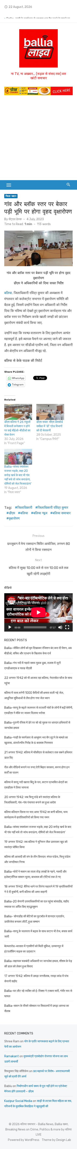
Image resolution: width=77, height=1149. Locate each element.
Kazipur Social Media (18, 1101)
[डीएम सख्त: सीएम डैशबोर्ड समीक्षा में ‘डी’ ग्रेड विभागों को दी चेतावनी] (50, 412)
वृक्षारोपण (14, 518)
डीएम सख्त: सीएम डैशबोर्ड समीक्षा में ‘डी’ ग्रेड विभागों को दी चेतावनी (49, 426)
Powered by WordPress (23, 1140)
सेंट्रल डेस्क (15, 219)
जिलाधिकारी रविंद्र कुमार (53, 508)
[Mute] (60, 627)
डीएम (12, 513)
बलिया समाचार (62, 513)
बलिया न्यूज (40, 513)
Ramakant (11, 1056)
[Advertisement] (38, 140)
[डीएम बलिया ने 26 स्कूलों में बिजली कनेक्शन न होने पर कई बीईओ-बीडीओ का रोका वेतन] (18, 412)
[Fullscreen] (67, 627)
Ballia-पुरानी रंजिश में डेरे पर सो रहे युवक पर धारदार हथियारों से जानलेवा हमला (39, 15)
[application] (38, 612)
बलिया (8, 293)
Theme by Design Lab (56, 1140)
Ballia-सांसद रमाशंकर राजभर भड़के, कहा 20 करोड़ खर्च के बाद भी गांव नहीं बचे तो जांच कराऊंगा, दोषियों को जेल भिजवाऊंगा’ (17, 475)
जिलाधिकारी (24, 508)
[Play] (10, 627)
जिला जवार (11, 196)
